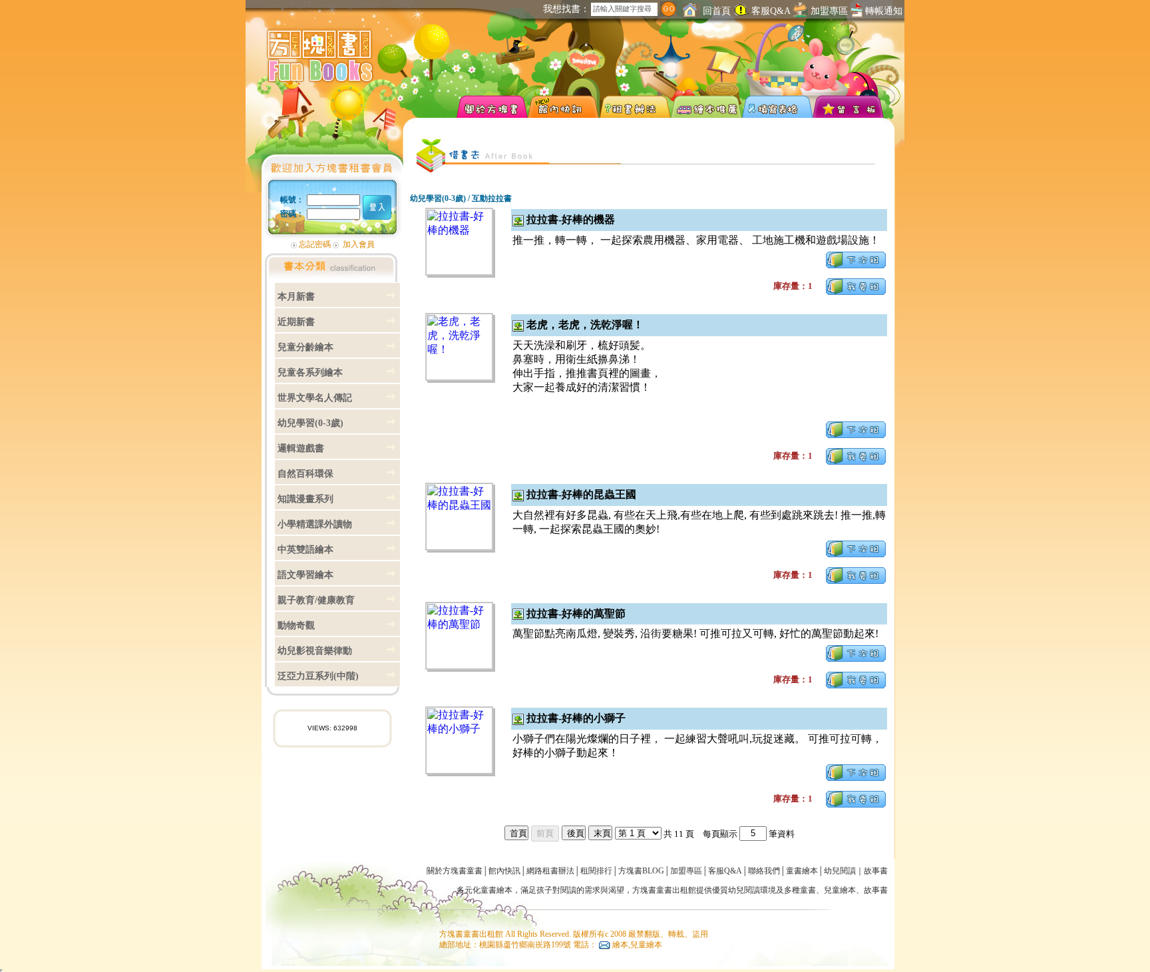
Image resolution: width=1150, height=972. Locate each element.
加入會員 (359, 244)
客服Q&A (770, 11)
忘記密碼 (315, 244)
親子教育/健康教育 (316, 600)
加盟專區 (829, 11)
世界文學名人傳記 (315, 398)
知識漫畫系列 (305, 499)
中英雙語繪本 (305, 550)
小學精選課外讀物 (315, 524)
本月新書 (296, 297)
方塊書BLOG (641, 870)
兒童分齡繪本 (305, 347)
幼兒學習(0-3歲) (310, 423)
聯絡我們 (764, 870)
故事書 (876, 870)
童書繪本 (802, 870)
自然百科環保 (305, 474)
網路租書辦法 (550, 870)
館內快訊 (504, 870)
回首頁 (715, 11)
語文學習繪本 (305, 575)
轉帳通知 (882, 11)
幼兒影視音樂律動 (315, 651)
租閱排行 (596, 870)
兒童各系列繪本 (310, 372)
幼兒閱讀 (840, 870)
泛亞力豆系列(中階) (318, 676)
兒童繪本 (840, 890)
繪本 (504, 890)
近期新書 (296, 322)
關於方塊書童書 (454, 870)
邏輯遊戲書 (301, 448)
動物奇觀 (296, 625)
